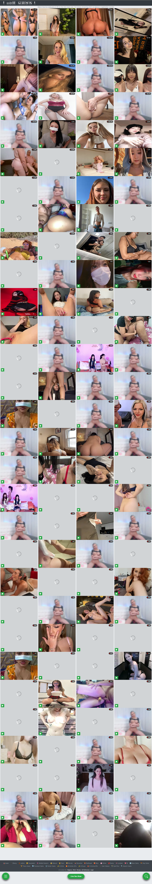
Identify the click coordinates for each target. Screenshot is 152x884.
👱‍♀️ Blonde (69, 863)
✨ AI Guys (81, 866)
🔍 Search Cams (126, 866)
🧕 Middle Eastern (42, 863)
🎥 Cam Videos (104, 866)
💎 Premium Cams (38, 866)
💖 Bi (126, 863)
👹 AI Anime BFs (92, 866)
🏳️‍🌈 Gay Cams (145, 863)
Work (74, 870)
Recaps (79, 870)
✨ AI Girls (60, 866)
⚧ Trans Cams (25, 866)
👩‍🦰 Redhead (88, 863)
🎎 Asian (6, 863)
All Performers (86, 870)
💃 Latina (21, 863)
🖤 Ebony (14, 863)
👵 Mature (53, 863)
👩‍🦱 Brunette (78, 863)
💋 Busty (111, 863)
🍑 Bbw (96, 863)
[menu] (5, 876)
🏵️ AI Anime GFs (71, 866)
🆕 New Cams (134, 863)
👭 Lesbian (119, 863)
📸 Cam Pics (115, 866)
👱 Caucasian (30, 863)
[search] (146, 876)
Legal (92, 870)
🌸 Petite (103, 863)
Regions (70, 870)
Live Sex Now (76, 876)
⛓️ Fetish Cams (50, 866)
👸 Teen (61, 863)
